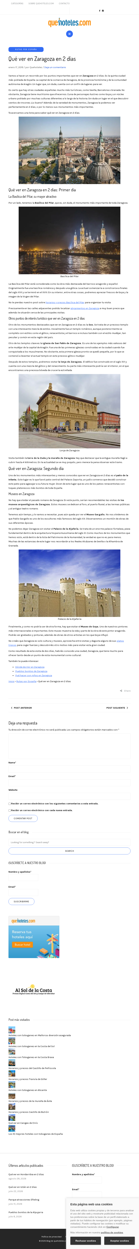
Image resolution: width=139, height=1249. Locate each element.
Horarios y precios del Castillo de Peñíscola (32, 1068)
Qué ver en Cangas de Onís (23, 1123)
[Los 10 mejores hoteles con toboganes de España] (11, 1128)
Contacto (64, 3)
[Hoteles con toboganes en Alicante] (11, 1084)
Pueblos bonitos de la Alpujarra (25, 1212)
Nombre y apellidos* (19, 871)
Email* (12, 886)
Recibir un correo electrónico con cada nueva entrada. (42, 810)
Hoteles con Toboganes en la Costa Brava (31, 1057)
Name (12, 762)
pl (118, 641)
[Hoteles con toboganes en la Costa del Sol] (11, 1040)
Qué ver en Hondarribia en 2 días (26, 1174)
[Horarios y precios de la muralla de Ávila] (11, 1095)
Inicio (11, 681)
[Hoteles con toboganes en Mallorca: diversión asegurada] (11, 1029)
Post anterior (23, 707)
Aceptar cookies (119, 1240)
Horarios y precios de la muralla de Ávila (30, 1101)
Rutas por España (26, 49)
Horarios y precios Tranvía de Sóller (27, 1079)
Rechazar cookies (85, 1240)
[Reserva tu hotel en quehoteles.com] (33, 936)
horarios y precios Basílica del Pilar (65, 302)
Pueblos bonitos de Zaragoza (31, 671)
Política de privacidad (52, 1237)
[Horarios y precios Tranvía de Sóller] (11, 1073)
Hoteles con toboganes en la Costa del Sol (31, 1046)
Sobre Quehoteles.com (41, 3)
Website (12, 790)
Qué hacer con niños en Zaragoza (33, 675)
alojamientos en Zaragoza (85, 308)
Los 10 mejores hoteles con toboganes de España (35, 1134)
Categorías (17, 3)
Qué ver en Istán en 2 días (22, 1187)
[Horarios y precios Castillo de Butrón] (11, 1106)
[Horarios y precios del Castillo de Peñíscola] (11, 1062)
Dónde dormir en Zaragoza (29, 667)
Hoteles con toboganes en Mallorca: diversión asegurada (39, 1035)
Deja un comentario (55, 67)
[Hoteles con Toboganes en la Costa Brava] (11, 1051)
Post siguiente (115, 707)
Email (12, 776)
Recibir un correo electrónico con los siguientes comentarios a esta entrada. (54, 803)
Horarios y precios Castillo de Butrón (28, 1112)
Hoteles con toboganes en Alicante (27, 1090)
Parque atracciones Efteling (23, 1199)
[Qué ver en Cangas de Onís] (11, 1117)
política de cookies (112, 1232)
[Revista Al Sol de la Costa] (33, 990)
